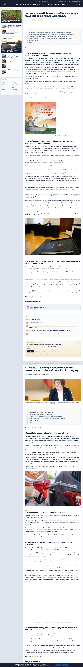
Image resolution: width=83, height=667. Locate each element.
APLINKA (49, 4)
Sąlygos (3, 82)
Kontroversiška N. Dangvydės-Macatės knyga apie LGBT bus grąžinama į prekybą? (51, 14)
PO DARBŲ (64, 4)
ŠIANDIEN (18, 4)
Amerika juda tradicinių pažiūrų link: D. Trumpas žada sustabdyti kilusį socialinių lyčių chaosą (50, 38)
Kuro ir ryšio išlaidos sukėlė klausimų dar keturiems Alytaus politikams (45, 416)
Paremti (30, 351)
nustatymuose (49, 665)
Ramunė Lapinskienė (51, 374)
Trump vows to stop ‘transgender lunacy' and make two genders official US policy (52, 330)
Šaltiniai (30, 42)
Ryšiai (3, 84)
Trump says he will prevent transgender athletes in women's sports (44, 333)
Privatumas (14, 82)
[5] (33, 291)
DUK (13, 86)
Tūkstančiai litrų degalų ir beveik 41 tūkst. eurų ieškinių (41, 412)
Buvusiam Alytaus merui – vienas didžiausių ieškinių (41, 414)
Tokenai (3, 86)
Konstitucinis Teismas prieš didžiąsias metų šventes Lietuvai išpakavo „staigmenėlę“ (48, 36)
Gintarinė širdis (34, 319)
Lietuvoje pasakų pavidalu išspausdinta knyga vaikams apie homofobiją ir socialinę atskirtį (50, 32)
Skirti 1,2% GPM (41, 351)
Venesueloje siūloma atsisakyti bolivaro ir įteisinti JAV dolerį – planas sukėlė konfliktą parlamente (13, 61)
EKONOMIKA (26, 4)
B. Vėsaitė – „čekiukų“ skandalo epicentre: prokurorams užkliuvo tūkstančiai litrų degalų (51, 369)
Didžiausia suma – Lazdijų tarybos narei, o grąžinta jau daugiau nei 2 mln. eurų (47, 418)
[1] (46, 72)
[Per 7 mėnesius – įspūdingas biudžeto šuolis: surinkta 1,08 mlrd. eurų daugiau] (4, 26)
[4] (65, 275)
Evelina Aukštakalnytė (48, 20)
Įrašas (38, 322)
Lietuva (33, 10)
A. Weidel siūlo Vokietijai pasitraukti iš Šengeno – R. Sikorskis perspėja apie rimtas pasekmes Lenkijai (10, 50)
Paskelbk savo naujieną (75, 1)
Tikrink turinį (14, 87)
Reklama (3, 89)
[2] (44, 152)
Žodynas (3, 87)
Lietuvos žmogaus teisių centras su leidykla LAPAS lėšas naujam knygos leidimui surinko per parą (51, 34)
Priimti (58, 665)
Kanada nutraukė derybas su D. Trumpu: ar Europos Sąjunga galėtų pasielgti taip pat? (13, 56)
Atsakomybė (14, 89)
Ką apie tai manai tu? (33, 40)
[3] (65, 172)
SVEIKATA (34, 4)
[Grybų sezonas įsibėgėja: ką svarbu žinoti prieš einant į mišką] (11, 16)
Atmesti (65, 665)
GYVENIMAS (56, 4)
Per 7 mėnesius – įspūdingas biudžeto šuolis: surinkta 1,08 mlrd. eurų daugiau (13, 26)
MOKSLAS (41, 4)
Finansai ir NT (37, 374)
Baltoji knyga (14, 84)
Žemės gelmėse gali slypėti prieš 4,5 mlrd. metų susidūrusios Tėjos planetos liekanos (13, 66)
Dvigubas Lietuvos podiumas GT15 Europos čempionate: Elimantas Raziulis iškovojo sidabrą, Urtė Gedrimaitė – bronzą (12, 32)
